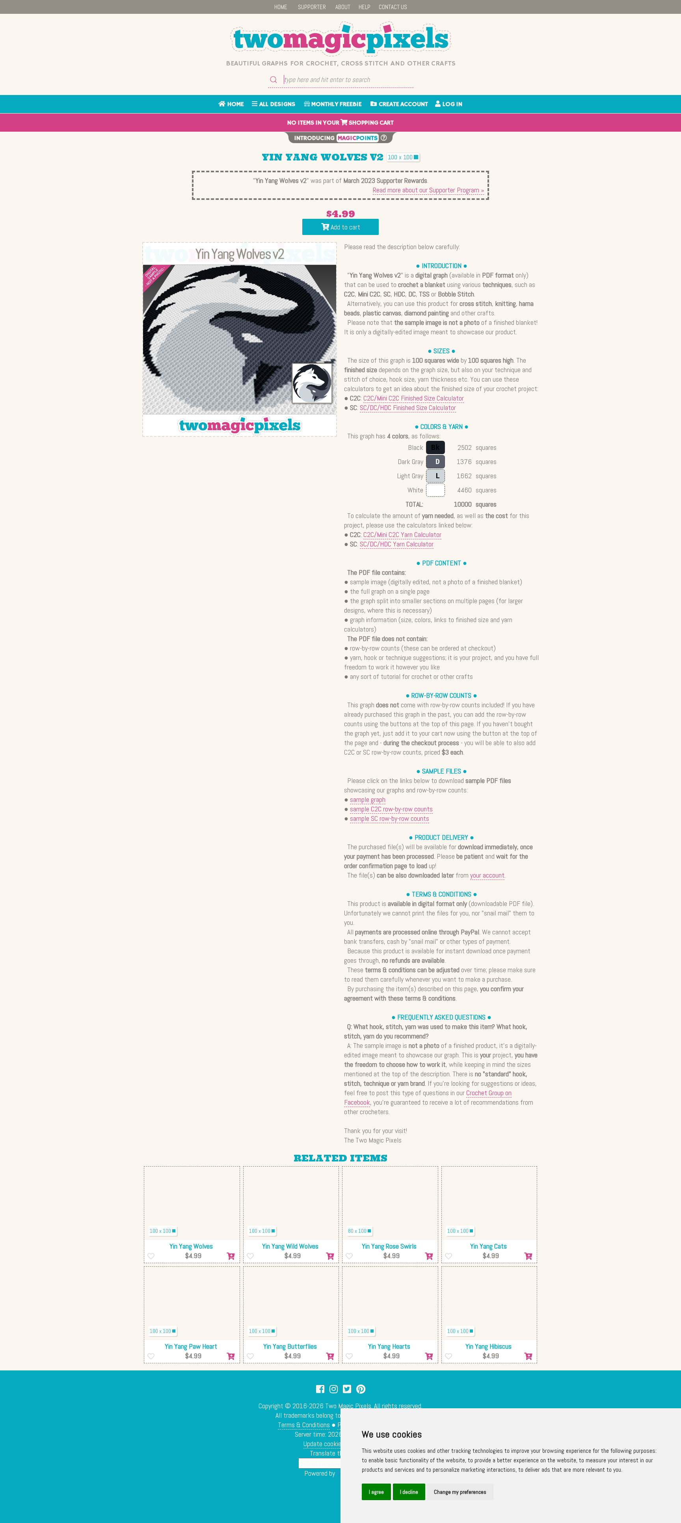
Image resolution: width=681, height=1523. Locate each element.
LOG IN (451, 104)
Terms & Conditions (304, 1424)
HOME (280, 7)
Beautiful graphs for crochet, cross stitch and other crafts (341, 63)
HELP (364, 7)
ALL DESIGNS (276, 104)
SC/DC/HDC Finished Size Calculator (408, 407)
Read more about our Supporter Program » (428, 189)
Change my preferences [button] (460, 1491)
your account (487, 875)
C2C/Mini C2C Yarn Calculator (402, 534)
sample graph (367, 799)
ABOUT (342, 7)
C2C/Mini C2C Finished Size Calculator (413, 398)
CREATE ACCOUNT (402, 104)
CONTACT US (393, 7)
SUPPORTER (312, 7)
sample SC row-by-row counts (389, 818)
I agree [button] (376, 1491)
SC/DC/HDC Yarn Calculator (397, 543)
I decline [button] (409, 1491)
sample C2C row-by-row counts (391, 808)
